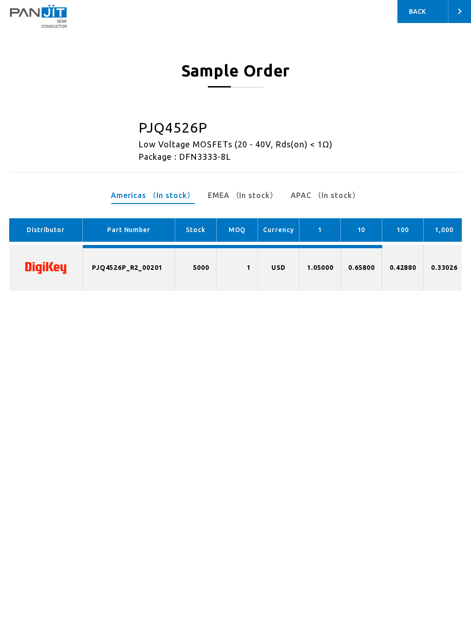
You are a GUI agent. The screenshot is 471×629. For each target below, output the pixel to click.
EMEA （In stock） (243, 195)
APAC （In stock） (325, 195)
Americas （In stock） (153, 195)
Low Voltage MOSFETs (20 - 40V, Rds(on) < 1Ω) (235, 144)
